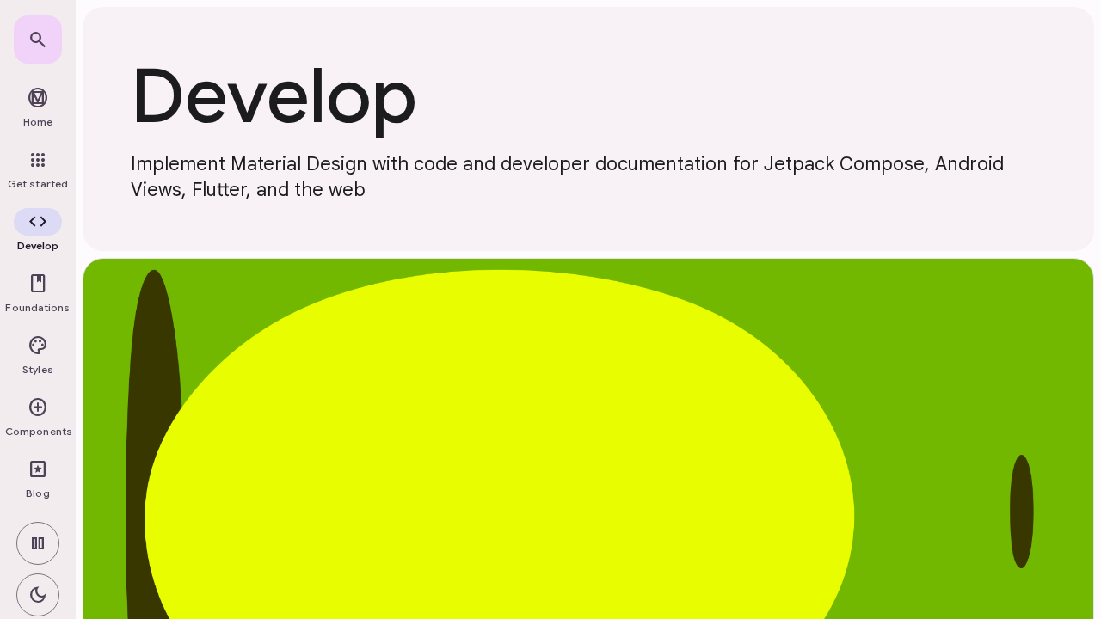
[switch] (37, 543)
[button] (37, 232)
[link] (38, 39)
